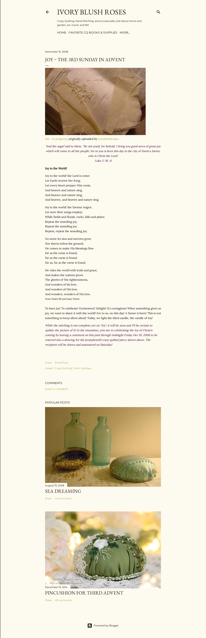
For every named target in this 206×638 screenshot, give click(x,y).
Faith (77, 368)
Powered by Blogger (106, 625)
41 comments (63, 498)
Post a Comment (56, 389)
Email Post (61, 362)
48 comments (63, 600)
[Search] (158, 11)
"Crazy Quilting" (63, 368)
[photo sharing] (95, 134)
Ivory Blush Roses (91, 12)
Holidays (86, 368)
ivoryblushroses (108, 139)
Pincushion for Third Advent (84, 593)
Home (61, 32)
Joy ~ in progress (56, 139)
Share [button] (48, 362)
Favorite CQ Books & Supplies (93, 32)
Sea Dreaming (63, 491)
